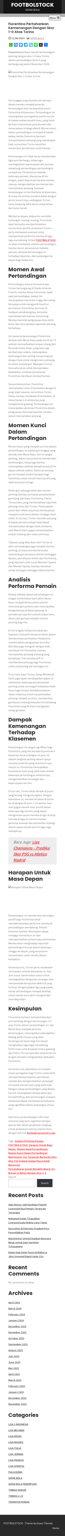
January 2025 (16, 1392)
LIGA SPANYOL (16, 1466)
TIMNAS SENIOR (17, 1490)
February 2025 (16, 1386)
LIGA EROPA (15, 1436)
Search (12, 1177)
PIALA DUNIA (15, 1472)
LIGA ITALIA (14, 1448)
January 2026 (16, 1320)
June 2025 (14, 1362)
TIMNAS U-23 (15, 1496)
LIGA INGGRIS (15, 1442)
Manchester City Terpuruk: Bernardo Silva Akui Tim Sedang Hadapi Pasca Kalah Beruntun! (32, 1161)
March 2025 (15, 1380)
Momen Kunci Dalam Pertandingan (28, 1153)
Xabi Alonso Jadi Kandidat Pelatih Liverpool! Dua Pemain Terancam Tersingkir (27, 1208)
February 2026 (16, 1314)
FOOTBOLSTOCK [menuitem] (46, 240)
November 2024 (17, 1404)
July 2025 (13, 1356)
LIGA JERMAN (15, 1454)
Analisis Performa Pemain (29, 1141)
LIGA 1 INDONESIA (18, 1424)
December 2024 (17, 1398)
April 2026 (14, 1302)
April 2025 (14, 1374)
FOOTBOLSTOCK (32, 4)
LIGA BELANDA (16, 1430)
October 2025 (16, 1338)
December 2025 (17, 1326)
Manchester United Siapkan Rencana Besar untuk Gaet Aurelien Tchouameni (29, 1242)
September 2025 (18, 1344)
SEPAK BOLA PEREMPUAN (22, 1484)
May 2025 (13, 1368)
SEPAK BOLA (37, 38)
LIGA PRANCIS (16, 1460)
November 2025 (17, 1332)
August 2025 (15, 1350)
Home (55, 1528)
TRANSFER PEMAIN (18, 1502)
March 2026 (15, 1308)
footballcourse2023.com (41, 1133)
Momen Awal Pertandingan (32, 1149)
